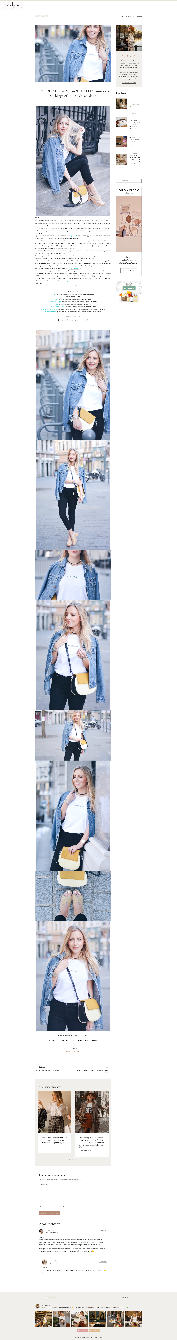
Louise (51, 1261)
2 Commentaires (79, 101)
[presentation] (121, 103)
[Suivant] (106, 1124)
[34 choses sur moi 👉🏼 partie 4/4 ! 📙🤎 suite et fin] (79, 1319)
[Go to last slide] (40, 1124)
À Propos (136, 6)
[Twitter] (57, 1297)
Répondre (103, 1230)
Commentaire (44, 1184)
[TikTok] (42, 16)
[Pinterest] (39, 16)
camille (49, 1230)
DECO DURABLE (168, 6)
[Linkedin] (47, 16)
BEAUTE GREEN (157, 6)
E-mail (65, 1207)
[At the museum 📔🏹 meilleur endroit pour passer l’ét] (97, 1319)
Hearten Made (99, 1337)
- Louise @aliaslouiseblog (129, 82)
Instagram (76, 1051)
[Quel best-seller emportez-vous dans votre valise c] (115, 1319)
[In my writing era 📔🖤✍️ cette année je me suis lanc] (61, 1319)
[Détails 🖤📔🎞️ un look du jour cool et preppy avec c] (133, 1319)
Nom (41, 1207)
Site (88, 1207)
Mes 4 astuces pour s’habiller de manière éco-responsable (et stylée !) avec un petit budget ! (54, 1140)
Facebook (69, 1051)
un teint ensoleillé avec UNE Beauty (47, 1068)
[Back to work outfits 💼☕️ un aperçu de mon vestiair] (43, 1319)
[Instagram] (36, 16)
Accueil (127, 6)
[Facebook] (44, 16)
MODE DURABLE (145, 6)
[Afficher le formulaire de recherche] (122, 16)
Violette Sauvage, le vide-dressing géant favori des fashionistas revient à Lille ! (94, 1070)
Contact (125, 1297)
